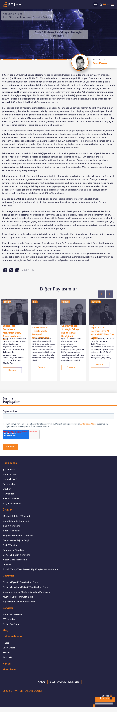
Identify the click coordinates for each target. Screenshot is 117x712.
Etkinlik (7, 653)
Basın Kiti (8, 657)
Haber (6, 643)
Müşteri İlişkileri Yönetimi (16, 516)
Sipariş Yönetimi (11, 531)
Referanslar (9, 484)
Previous (101, 294)
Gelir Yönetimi (10, 545)
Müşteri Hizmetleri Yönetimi (18, 536)
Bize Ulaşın (9, 669)
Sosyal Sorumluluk (12, 503)
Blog (20, 14)
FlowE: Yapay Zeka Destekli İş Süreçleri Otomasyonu (30, 569)
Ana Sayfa (8, 14)
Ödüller (7, 489)
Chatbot (7, 565)
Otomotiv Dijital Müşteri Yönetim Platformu (26, 592)
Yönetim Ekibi (10, 474)
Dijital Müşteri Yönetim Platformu (21, 582)
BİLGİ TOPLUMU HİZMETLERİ (64, 682)
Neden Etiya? (10, 479)
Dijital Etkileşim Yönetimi (16, 555)
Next (109, 294)
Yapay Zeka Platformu (15, 560)
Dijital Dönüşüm (11, 624)
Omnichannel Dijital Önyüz (17, 540)
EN (95, 5)
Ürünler (7, 510)
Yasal (41, 682)
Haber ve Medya (12, 636)
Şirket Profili (9, 470)
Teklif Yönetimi (11, 526)
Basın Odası (9, 648)
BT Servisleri (9, 619)
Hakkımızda (10, 463)
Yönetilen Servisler (13, 614)
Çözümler (8, 576)
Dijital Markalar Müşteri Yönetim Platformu (26, 587)
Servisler (8, 608)
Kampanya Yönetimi (13, 550)
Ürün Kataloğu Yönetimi (16, 521)
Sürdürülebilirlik (11, 499)
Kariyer (7, 664)
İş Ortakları (9, 494)
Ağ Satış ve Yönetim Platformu (19, 602)
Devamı (12, 357)
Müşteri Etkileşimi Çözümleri (18, 597)
